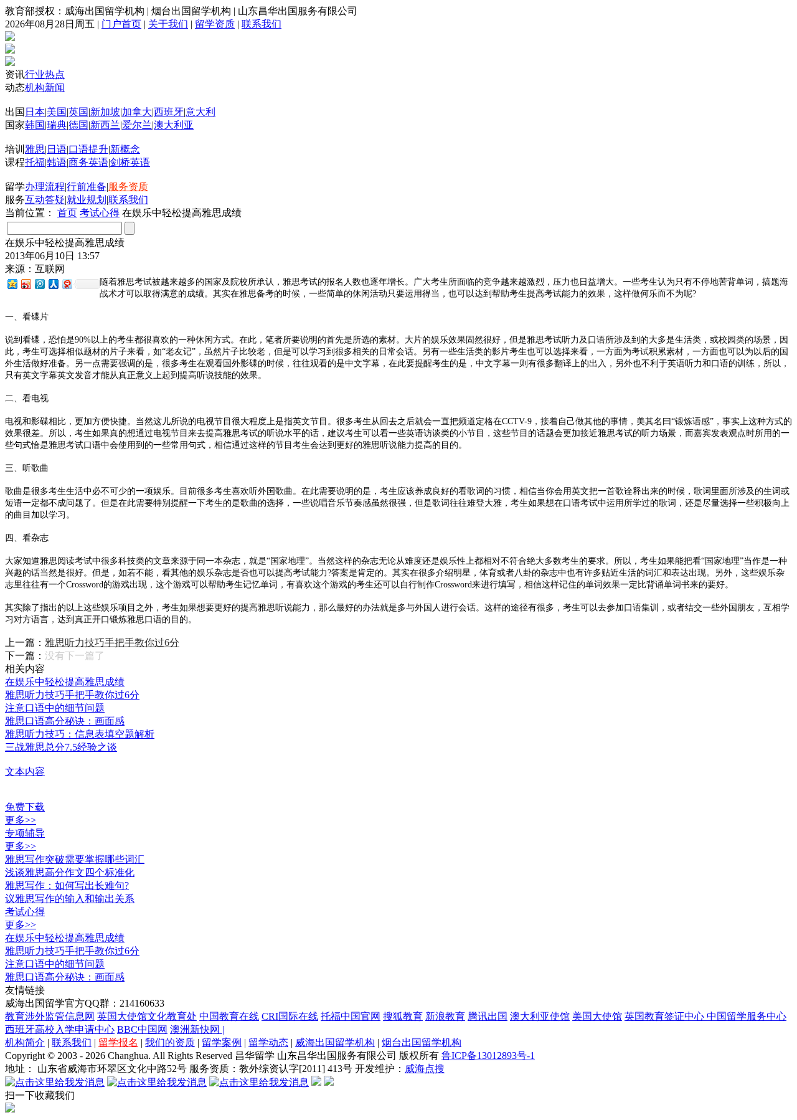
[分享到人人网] (53, 284)
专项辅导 (25, 833)
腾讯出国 (487, 1016)
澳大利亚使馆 (540, 1016)
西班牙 (169, 112)
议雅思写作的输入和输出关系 (69, 898)
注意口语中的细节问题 (55, 708)
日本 (35, 112)
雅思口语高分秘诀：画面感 (65, 721)
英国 (78, 112)
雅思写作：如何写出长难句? (67, 885)
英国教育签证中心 (666, 1016)
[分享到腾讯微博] (39, 284)
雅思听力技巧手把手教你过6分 (112, 642)
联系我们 (261, 24)
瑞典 (57, 125)
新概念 (125, 149)
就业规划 (86, 199)
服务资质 (128, 186)
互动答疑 (45, 199)
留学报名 (118, 1042)
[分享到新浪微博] (25, 284)
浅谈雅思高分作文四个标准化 (69, 872)
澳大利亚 (174, 125)
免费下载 (25, 807)
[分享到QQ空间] (12, 284)
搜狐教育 (403, 1016)
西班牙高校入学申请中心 (60, 1029)
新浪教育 (445, 1016)
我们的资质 (170, 1042)
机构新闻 (45, 87)
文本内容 (25, 771)
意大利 (200, 112)
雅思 (35, 149)
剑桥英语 (130, 162)
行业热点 (45, 74)
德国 (78, 125)
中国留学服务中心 (746, 1016)
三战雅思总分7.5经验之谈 (61, 747)
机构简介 (25, 1042)
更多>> (20, 820)
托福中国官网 (350, 1016)
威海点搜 (425, 1068)
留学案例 (222, 1042)
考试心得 (100, 212)
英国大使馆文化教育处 (147, 1016)
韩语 (57, 162)
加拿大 (137, 112)
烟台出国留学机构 (421, 1042)
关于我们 (168, 24)
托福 (35, 162)
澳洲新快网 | (197, 1029)
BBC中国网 (142, 1029)
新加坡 (105, 112)
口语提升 (88, 149)
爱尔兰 (137, 125)
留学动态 (268, 1042)
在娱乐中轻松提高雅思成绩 (65, 681)
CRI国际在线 (290, 1016)
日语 (57, 149)
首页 (67, 212)
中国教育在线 (229, 1016)
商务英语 (88, 162)
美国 (57, 112)
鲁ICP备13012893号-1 (488, 1055)
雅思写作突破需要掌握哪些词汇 (74, 859)
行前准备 (86, 186)
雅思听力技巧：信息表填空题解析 (79, 734)
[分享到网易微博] (66, 284)
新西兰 (105, 125)
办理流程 (45, 186)
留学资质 (215, 24)
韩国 (35, 125)
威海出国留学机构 (335, 1042)
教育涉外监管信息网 (50, 1016)
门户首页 (121, 24)
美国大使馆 (597, 1016)
